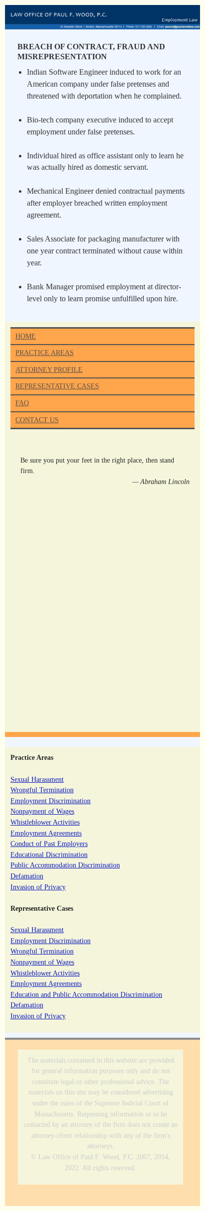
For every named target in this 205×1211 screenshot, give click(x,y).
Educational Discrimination (49, 854)
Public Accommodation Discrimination (65, 865)
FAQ (22, 403)
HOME (25, 336)
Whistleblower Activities (45, 822)
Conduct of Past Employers (49, 844)
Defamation (26, 876)
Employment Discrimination (50, 801)
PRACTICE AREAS (44, 353)
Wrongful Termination (42, 790)
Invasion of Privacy (38, 887)
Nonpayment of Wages (42, 811)
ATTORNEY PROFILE (49, 369)
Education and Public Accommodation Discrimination (86, 994)
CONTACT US (37, 420)
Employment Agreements (46, 833)
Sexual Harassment (37, 779)
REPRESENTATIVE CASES (57, 386)
